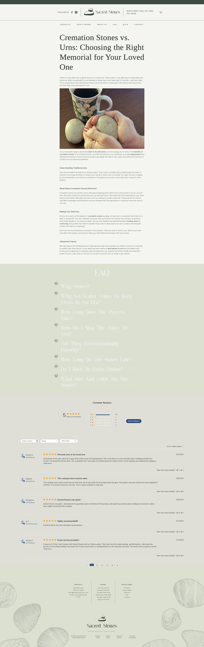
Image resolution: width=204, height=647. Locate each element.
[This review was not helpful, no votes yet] (181, 491)
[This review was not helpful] (181, 513)
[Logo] (102, 12)
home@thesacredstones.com (78, 592)
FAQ (115, 24)
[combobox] (49, 441)
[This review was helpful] (177, 470)
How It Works (84, 24)
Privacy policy (108, 636)
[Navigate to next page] (117, 565)
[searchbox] (28, 441)
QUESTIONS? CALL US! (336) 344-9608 (140, 12)
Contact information (132, 636)
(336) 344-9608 (78, 590)
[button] (160, 12)
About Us (102, 24)
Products (65, 24)
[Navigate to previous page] (87, 565)
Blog (125, 24)
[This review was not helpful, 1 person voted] (181, 470)
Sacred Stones (78, 588)
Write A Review (133, 421)
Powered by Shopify (78, 637)
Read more (48, 463)
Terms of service (119, 636)
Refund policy (98, 636)
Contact (139, 24)
